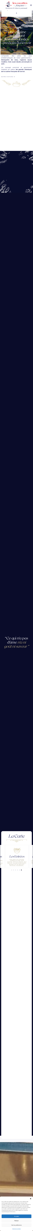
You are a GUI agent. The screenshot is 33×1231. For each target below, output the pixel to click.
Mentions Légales (16, 1228)
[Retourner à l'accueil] (16, 5)
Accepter (16, 1216)
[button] (30, 1198)
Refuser (16, 1220)
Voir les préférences (16, 1225)
